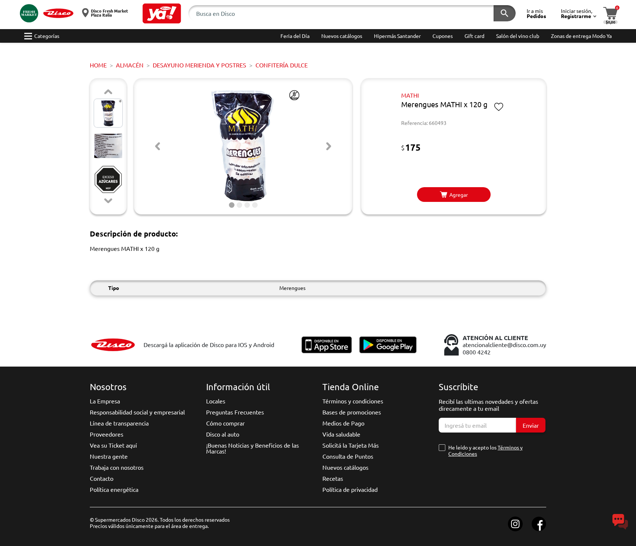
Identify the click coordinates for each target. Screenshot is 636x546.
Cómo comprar (225, 423)
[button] (161, 13)
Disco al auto (222, 434)
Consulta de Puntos (347, 456)
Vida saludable (341, 434)
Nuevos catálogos (345, 467)
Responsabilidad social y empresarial (137, 412)
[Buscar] (505, 13)
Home (98, 65)
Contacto (101, 478)
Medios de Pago (343, 423)
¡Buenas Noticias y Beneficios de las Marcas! (252, 448)
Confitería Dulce (281, 65)
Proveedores (106, 434)
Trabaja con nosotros (117, 467)
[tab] (231, 205)
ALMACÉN (130, 65)
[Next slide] (108, 200)
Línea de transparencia (119, 423)
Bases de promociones (351, 412)
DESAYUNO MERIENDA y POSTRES (199, 65)
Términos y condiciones (352, 401)
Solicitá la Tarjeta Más (350, 445)
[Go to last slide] (158, 146)
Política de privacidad (350, 489)
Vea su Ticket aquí (113, 445)
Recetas (332, 478)
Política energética (114, 489)
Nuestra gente (109, 456)
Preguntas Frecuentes (235, 412)
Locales (215, 401)
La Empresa (105, 401)
